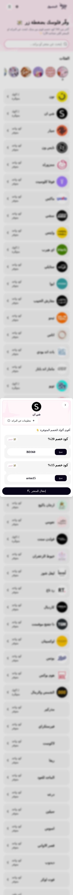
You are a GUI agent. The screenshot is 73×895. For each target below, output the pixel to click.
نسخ (61, 452)
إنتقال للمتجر (38, 491)
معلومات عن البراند (21, 420)
